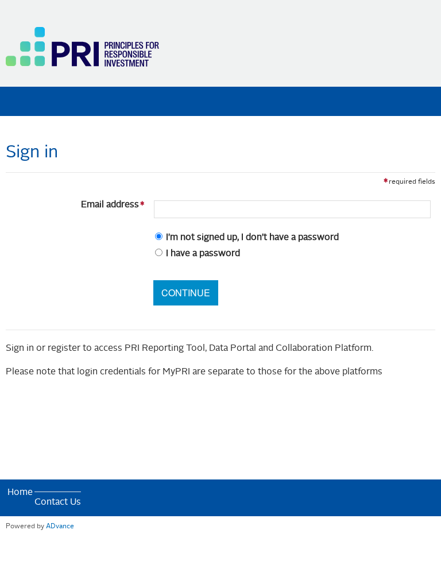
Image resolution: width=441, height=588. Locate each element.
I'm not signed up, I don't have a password (252, 237)
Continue (185, 292)
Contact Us (57, 502)
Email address (74, 205)
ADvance (60, 526)
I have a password (203, 253)
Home (20, 492)
